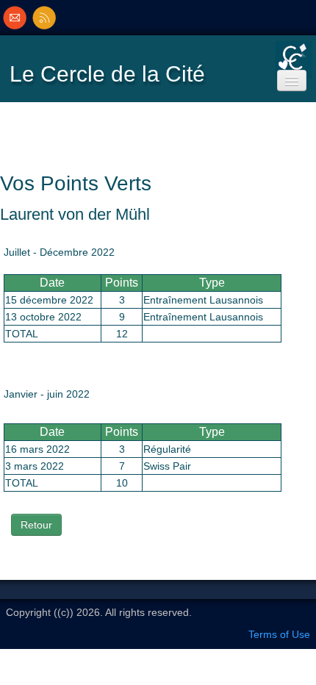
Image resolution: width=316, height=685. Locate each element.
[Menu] (291, 80)
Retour (36, 525)
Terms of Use (279, 634)
